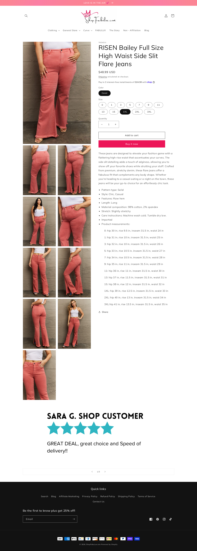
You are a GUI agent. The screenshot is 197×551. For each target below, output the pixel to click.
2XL (137, 111)
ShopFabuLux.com (93, 544)
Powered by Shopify (109, 544)
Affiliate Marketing (69, 496)
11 (158, 104)
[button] (26, 15)
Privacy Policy (89, 496)
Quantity (102, 118)
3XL (149, 111)
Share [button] (105, 312)
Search (44, 496)
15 (113, 111)
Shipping (102, 76)
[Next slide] (105, 471)
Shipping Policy (126, 496)
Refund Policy (107, 496)
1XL (125, 111)
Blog (53, 496)
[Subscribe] (74, 518)
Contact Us (98, 501)
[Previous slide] (92, 471)
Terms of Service (146, 496)
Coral (104, 93)
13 (103, 111)
